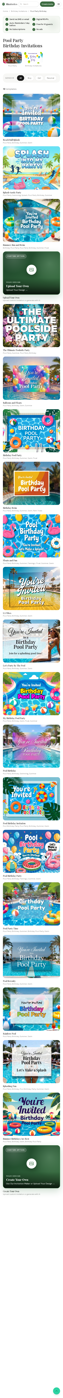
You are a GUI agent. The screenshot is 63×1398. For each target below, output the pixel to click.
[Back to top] (56, 1390)
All (20, 78)
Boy (30, 78)
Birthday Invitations (19, 11)
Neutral (50, 78)
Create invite (47, 4)
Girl (39, 78)
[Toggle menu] (58, 4)
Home (5, 11)
